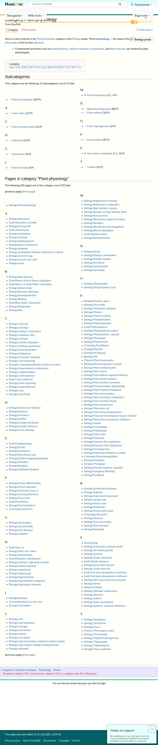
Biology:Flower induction (22, 487)
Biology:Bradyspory (19, 306)
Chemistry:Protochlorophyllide (100, 456)
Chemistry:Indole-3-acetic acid (25, 602)
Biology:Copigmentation (22, 372)
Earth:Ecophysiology (20, 443)
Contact (76, 740)
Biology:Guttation (18, 533)
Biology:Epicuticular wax (22, 454)
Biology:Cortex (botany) (22, 375)
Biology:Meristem (93, 223)
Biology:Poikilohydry (95, 430)
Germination (18, 154)
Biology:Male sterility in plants (100, 208)
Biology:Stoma (92, 583)
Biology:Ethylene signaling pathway (28, 458)
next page (28, 191)
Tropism (91, 167)
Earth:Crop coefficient (21, 379)
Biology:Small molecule (97, 569)
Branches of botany (25, 670)
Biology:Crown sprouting (22, 383)
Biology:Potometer (94, 438)
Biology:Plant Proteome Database (102, 390)
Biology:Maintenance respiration (102, 204)
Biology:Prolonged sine (97, 449)
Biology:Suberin (93, 598)
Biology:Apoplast (18, 248)
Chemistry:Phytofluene (96, 345)
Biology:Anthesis (18, 237)
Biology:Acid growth (20, 226)
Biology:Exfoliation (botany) (24, 469)
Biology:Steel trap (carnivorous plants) (105, 580)
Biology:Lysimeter (18, 648)
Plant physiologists (22, 99)
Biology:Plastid (92, 423)
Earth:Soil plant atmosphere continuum (105, 572)
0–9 (17, 67)
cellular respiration (79, 48)
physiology (11, 42)
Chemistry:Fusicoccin (21, 509)
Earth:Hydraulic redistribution (25, 558)
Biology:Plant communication (100, 367)
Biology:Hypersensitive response (27, 581)
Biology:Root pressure (96, 525)
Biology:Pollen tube (95, 434)
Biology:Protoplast (94, 460)
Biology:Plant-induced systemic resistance (107, 419)
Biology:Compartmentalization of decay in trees (34, 364)
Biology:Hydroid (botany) (22, 566)
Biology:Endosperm (20, 451)
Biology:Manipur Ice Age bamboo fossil (105, 212)
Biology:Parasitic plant (96, 301)
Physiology (45, 670)
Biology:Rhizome (93, 518)
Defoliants (17, 140)
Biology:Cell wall (18, 338)
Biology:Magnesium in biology (100, 201)
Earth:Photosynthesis (96, 327)
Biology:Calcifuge (18, 327)
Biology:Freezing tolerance (23, 494)
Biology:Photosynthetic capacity (101, 334)
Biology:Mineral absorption (99, 230)
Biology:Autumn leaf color (23, 259)
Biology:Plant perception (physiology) (104, 386)
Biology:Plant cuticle (95, 371)
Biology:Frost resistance (22, 505)
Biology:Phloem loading (97, 316)
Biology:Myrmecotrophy (97, 238)
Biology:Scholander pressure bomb (103, 546)
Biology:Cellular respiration (24, 342)
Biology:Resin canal (95, 503)
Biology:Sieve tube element (99, 565)
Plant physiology (46, 39)
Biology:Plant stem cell (96, 408)
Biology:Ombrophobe (96, 283)
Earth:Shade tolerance (96, 561)
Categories (7, 670)
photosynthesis (59, 48)
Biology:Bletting (17, 299)
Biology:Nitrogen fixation (97, 259)
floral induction (118, 48)
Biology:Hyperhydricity (21, 577)
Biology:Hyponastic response (25, 584)
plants (40, 42)
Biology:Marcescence (96, 215)
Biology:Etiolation (18, 462)
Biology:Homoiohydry (21, 555)
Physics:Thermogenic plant (99, 630)
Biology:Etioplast (18, 465)
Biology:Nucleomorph (96, 266)
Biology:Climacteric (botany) (24, 357)
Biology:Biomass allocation (24, 291)
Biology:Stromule (93, 594)
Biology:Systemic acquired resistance (104, 606)
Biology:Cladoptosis (20, 353)
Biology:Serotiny (93, 554)
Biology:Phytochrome (96, 342)
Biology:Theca (92, 627)
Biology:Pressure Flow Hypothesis (103, 445)
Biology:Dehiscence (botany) (25, 408)
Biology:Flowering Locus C (24, 490)
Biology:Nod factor (94, 262)
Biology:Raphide (93, 492)
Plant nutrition (94, 112)
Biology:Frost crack (19, 498)
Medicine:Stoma (93, 587)
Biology (76, 39)
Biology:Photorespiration (97, 323)
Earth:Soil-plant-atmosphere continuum (105, 576)
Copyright (63, 740)
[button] (141, 39)
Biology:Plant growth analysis (100, 379)
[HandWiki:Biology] (132, 39)
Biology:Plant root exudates (99, 393)
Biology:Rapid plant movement (101, 496)
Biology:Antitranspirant (21, 241)
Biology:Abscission (19, 219)
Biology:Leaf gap (18, 626)
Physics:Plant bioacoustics (99, 360)
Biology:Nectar (92, 251)
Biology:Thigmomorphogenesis (101, 638)
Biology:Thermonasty (96, 634)
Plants (57, 670)
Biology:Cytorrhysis (19, 394)
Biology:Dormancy (19, 415)
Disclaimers (49, 740)
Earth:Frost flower (18, 501)
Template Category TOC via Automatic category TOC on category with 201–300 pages (50, 673)
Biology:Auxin (16, 263)
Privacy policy (12, 740)
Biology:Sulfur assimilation (98, 602)
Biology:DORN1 (18, 419)
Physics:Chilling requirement (24, 346)
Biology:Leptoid (17, 634)
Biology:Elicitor (17, 447)
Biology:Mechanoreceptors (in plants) (104, 219)
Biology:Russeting (94, 529)
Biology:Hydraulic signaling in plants (29, 562)
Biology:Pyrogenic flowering (99, 471)
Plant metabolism (96, 95)
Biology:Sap (91, 543)
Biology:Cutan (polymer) (22, 387)
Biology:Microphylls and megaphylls (104, 226)
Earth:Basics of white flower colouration (30, 284)
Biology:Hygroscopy (20, 573)
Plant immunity (20, 167)
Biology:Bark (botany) (21, 277)
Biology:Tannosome (95, 623)
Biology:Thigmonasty (95, 641)
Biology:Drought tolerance (23, 426)
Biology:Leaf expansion (22, 622)
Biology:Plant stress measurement (103, 412)
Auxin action (18, 113)
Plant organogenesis (98, 126)
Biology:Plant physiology (22, 205)
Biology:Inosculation (20, 605)
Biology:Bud (15, 310)
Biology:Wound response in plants (103, 364)
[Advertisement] (79, 706)
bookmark (146, 21)
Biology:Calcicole (18, 324)
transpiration (97, 48)
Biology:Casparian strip (22, 335)
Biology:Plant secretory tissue (100, 401)
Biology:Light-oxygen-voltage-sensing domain (34, 645)
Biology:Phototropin (95, 338)
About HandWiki (32, 740)
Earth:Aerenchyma (19, 230)
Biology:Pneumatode (95, 427)
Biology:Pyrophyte (94, 475)
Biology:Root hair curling (97, 522)
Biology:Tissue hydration (97, 649)
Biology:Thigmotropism (97, 645)
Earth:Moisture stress (95, 234)
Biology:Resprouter (94, 507)
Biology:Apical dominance (23, 245)
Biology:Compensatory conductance (29, 368)
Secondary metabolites (99, 153)
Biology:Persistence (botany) (100, 308)
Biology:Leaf (16, 619)
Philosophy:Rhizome (95, 514)
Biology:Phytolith (93, 349)
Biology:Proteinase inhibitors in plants (105, 453)
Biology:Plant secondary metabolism (104, 397)
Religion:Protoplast (94, 464)
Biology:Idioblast (18, 598)
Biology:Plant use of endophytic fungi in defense (110, 416)
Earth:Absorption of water (23, 222)
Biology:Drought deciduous (24, 422)
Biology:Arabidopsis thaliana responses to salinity (36, 252)
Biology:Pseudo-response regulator (103, 467)
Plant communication (23, 127)
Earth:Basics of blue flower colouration (30, 280)
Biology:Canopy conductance (25, 331)
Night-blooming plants (99, 109)
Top (11, 67)
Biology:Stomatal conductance (101, 591)
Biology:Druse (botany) (21, 430)
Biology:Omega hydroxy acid (100, 287)
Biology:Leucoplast (19, 637)
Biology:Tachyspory (95, 619)
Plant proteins (94, 139)
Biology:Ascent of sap (21, 256)
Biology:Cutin (16, 390)
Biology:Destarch (18, 411)
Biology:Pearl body (94, 304)
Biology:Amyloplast (19, 233)
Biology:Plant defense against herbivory (106, 375)
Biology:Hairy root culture (23, 551)
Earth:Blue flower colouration (25, 302)
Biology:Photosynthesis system (101, 330)
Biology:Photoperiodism (97, 319)
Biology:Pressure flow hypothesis (102, 441)
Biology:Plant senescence (98, 404)
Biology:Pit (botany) (95, 353)
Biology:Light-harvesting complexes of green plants (37, 641)
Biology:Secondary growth (98, 550)
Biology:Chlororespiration (23, 350)
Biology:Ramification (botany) (100, 488)
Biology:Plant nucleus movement (102, 382)
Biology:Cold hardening (22, 361)
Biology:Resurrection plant (98, 511)
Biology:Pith (91, 356)
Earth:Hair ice (16, 547)
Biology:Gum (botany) (21, 530)
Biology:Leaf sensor (20, 630)
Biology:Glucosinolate (21, 526)
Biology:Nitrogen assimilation (100, 255)
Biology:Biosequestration (22, 295)
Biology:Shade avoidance (98, 557)
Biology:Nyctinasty (94, 270)
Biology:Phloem (93, 312)
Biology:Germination (20, 522)
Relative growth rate (95, 499)
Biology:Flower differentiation (25, 483)
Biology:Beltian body (20, 288)
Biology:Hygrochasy (20, 569)
